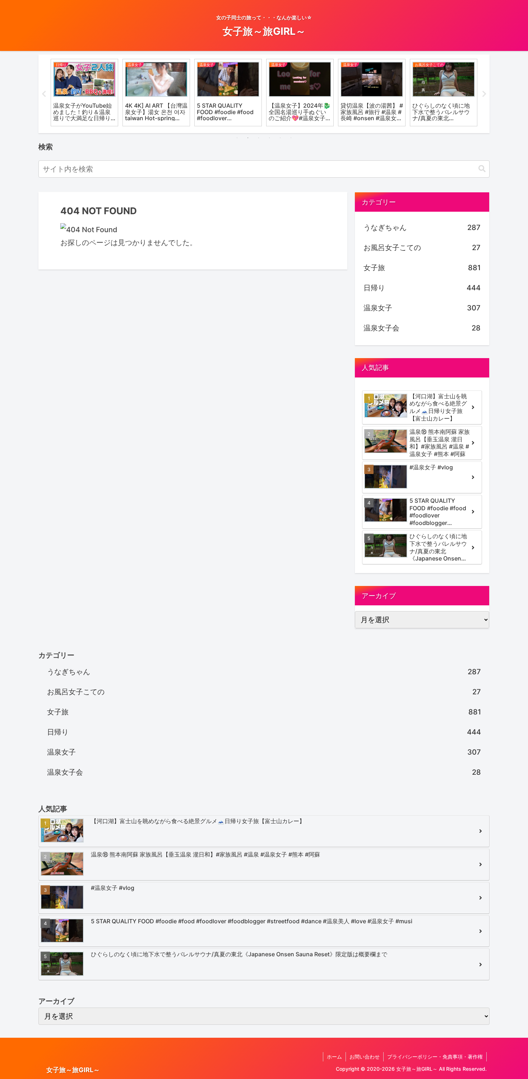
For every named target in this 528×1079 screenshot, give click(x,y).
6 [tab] (291, 137)
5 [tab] (280, 137)
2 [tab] (247, 137)
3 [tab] (258, 137)
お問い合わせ (364, 1057)
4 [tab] (269, 137)
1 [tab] (237, 137)
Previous (43, 94)
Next (484, 94)
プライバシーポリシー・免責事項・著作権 (435, 1057)
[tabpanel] (84, 92)
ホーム (334, 1057)
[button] (482, 169)
